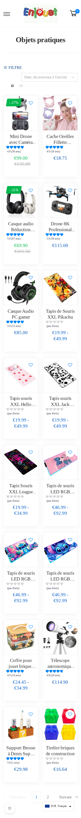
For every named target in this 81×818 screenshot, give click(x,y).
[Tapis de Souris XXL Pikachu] (60, 287)
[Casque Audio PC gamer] (21, 287)
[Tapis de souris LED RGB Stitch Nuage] (60, 549)
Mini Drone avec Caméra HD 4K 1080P (20, 142)
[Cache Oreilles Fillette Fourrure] (60, 113)
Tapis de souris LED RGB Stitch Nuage (60, 579)
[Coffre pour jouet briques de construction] (21, 637)
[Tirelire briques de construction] (60, 724)
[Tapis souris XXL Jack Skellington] (60, 375)
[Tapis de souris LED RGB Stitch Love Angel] (60, 462)
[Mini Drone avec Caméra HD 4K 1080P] (21, 113)
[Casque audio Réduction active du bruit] (21, 200)
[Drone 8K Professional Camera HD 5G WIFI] (60, 200)
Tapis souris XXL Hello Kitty (21, 404)
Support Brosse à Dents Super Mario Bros (20, 753)
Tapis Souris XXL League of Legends (21, 491)
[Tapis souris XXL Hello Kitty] (21, 375)
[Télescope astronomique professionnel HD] (60, 637)
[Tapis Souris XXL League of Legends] (21, 462)
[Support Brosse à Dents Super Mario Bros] (21, 724)
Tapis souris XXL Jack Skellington (60, 404)
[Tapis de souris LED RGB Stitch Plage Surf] (21, 549)
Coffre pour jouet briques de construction (21, 666)
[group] (20, 150)
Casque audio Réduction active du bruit (20, 229)
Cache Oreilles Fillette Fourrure (60, 142)
